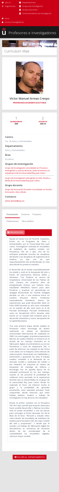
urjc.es (7, 2)
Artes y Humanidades (15, 150)
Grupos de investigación (32, 6)
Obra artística (28, 221)
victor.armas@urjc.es (14, 201)
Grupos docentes (29, 9)
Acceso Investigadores (14, 22)
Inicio (7, 18)
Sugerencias (9, 6)
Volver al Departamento (30, 457)
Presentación (12, 214)
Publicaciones (13, 221)
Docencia (25, 214)
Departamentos (29, 2)
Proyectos (37, 214)
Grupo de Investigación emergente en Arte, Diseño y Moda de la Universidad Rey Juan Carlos (27, 179)
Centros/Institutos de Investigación (37, 13)
